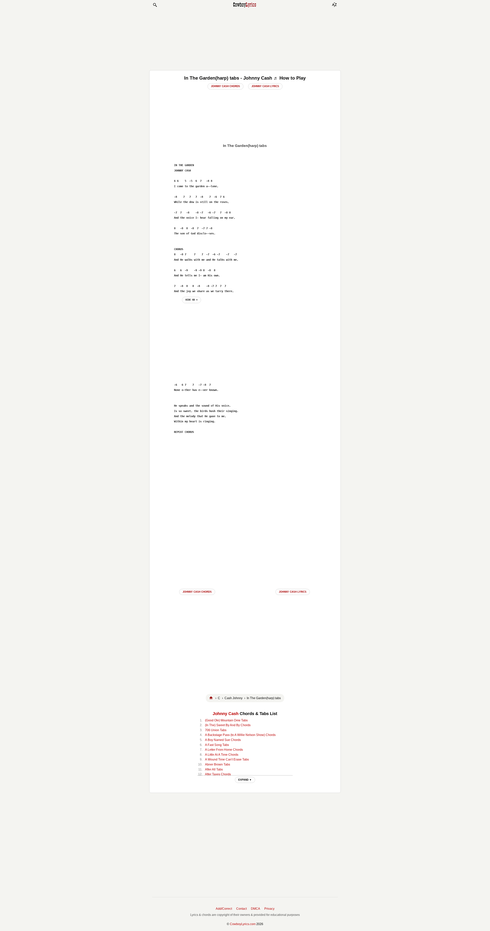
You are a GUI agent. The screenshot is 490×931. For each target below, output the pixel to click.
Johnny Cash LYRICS (292, 591)
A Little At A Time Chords (221, 754)
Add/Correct (224, 908)
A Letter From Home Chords (224, 749)
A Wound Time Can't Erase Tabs (227, 759)
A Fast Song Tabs (217, 744)
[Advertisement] (245, 39)
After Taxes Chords (218, 774)
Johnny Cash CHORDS (197, 591)
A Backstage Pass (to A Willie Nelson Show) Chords (240, 735)
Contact (241, 908)
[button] (154, 5)
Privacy (269, 908)
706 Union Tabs (215, 730)
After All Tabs (214, 769)
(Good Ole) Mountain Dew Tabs (226, 720)
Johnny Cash (225, 713)
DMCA (255, 908)
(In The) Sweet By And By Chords (228, 725)
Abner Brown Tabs (217, 764)
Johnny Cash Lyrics (265, 86)
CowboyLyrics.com (243, 924)
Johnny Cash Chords (225, 86)
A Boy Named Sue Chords (223, 740)
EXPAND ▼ (245, 779)
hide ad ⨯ (191, 299)
